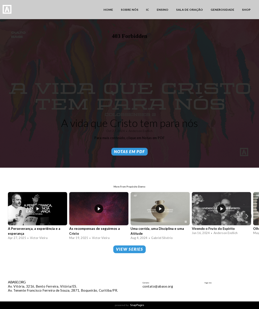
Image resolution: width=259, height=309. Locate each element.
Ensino (162, 9)
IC (147, 9)
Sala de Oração (189, 9)
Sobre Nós (129, 9)
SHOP (246, 9)
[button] (247, 216)
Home (108, 9)
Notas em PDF (129, 151)
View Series (129, 249)
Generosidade (223, 9)
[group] (37, 216)
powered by (129, 305)
